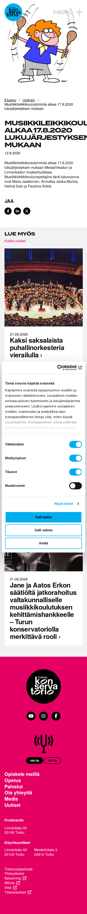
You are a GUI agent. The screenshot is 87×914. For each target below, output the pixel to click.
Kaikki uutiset (15, 240)
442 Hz (52, 761)
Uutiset (12, 805)
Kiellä (43, 543)
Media (11, 799)
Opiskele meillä (21, 774)
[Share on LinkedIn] (17, 211)
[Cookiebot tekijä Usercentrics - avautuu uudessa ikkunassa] (62, 367)
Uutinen (29, 100)
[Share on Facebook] (8, 211)
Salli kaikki (43, 517)
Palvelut (13, 786)
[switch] (75, 458)
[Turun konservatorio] (43, 687)
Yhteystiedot (14, 873)
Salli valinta (43, 530)
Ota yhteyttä (18, 792)
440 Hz (34, 761)
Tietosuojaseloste (18, 869)
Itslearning (12, 878)
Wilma (9, 883)
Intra (7, 887)
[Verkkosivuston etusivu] (13, 12)
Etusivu (10, 100)
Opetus (12, 780)
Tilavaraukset (15, 892)
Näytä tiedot (63, 503)
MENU (62, 13)
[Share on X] (26, 211)
